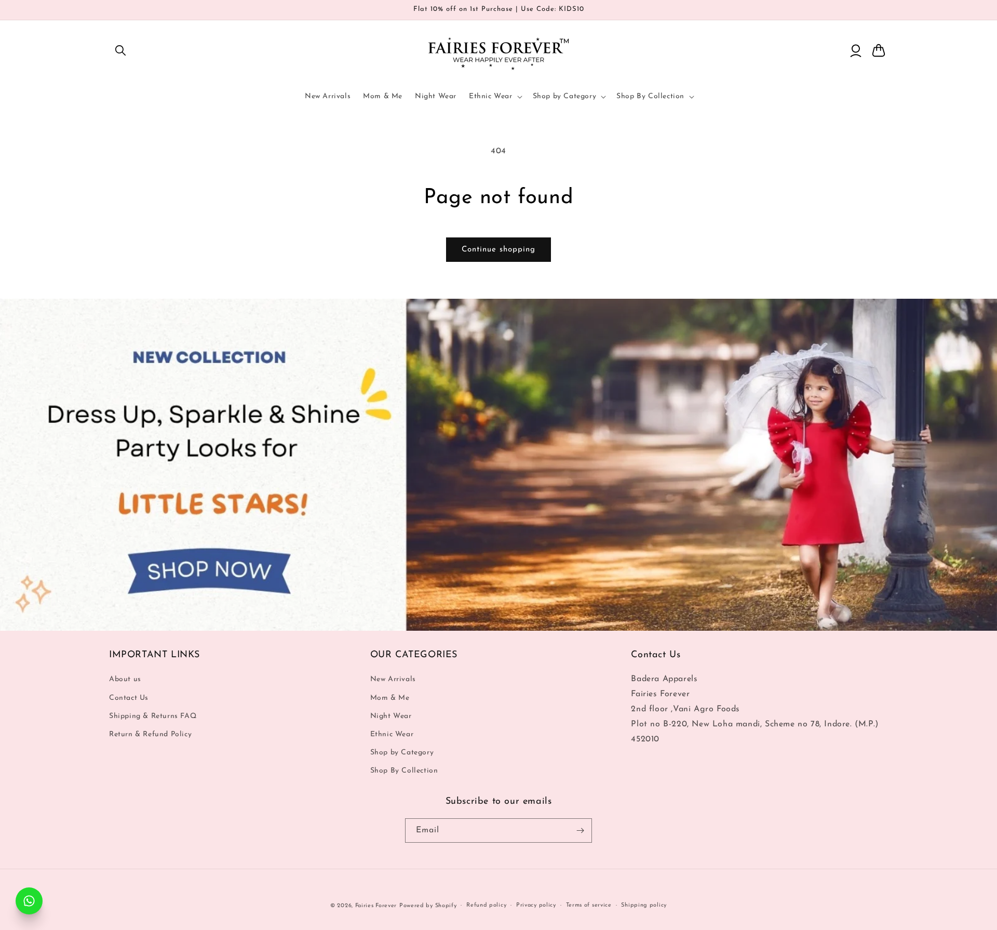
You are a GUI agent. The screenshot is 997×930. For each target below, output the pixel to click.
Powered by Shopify (428, 906)
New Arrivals (393, 680)
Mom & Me (390, 698)
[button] (120, 50)
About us (125, 680)
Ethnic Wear (392, 734)
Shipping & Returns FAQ (152, 716)
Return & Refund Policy (150, 734)
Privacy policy (536, 905)
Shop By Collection (404, 771)
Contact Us (129, 698)
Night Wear (391, 716)
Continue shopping (498, 250)
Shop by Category (402, 753)
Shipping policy (644, 905)
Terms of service (589, 905)
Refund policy (486, 905)
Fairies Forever (376, 906)
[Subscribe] (580, 830)
